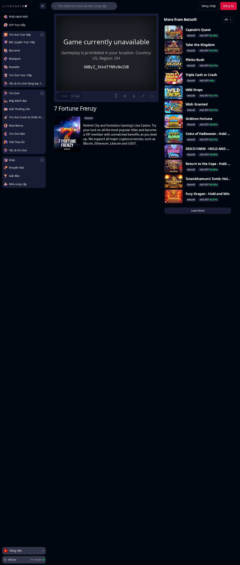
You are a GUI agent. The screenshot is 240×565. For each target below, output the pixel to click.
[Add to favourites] (134, 96)
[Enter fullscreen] (152, 96)
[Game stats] (125, 96)
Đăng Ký (228, 6)
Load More (198, 210)
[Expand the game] (143, 96)
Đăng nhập (209, 6)
